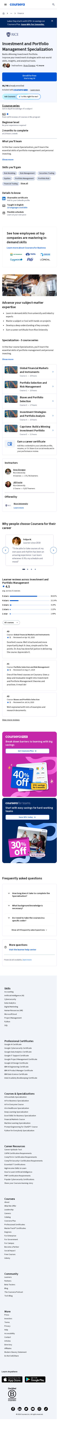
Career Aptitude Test (13, 1149)
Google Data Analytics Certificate (18, 1052)
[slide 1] (23, 569)
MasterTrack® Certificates (15, 1228)
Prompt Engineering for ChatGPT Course (21, 1127)
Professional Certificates (14, 1224)
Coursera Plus (10, 1221)
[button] (40, 65)
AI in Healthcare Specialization (16, 1108)
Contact (7, 1337)
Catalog (7, 1217)
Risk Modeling (9, 173)
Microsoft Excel (10, 1014)
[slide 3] (31, 569)
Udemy (7, 1258)
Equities (7, 178)
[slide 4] (35, 569)
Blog (6, 1288)
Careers (7, 1213)
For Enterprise (10, 1235)
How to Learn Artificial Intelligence (18, 1172)
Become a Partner (11, 1247)
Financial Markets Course (14, 1119)
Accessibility (9, 1333)
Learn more (35, 90)
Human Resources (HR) (13, 1010)
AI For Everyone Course (14, 1104)
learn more (27, 959)
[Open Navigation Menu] (5, 4)
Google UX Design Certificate (16, 1063)
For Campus (9, 1243)
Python (7, 1021)
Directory (8, 1344)
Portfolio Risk (43, 178)
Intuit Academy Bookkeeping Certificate (20, 1078)
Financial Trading (11, 183)
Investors (8, 1318)
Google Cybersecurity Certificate (18, 1048)
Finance (21, 13)
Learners (8, 1277)
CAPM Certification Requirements (18, 1153)
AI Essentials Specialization (15, 1097)
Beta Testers (9, 1284)
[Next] (53, 550)
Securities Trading (46, 173)
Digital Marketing (11, 1006)
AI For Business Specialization (16, 1100)
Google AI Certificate (13, 1044)
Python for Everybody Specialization (19, 1130)
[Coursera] (17, 4)
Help (6, 1329)
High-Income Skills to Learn (15, 1168)
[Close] (52, 20)
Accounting (9, 991)
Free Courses (10, 1254)
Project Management (13, 1018)
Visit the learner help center (22, 949)
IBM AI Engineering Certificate (16, 1066)
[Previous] (5, 550)
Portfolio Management (24, 178)
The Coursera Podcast (13, 1292)
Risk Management (27, 173)
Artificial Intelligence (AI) (14, 995)
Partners (7, 1281)
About (6, 1202)
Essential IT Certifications (14, 1164)
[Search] (53, 4)
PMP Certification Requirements (17, 1175)
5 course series (11, 106)
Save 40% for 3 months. (32, 24)
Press (6, 1315)
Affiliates (8, 1348)
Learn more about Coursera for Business (26, 247)
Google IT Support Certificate (16, 1055)
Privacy (7, 1326)
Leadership (9, 1209)
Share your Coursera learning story (18, 1183)
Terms (7, 1322)
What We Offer (10, 1206)
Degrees (8, 1232)
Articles (7, 1341)
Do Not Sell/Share (11, 1356)
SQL (6, 1025)
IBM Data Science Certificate (16, 1074)
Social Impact (9, 1250)
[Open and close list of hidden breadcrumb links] (11, 13)
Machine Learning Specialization (17, 1123)
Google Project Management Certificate (20, 1059)
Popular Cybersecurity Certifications (19, 1179)
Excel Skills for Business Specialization (20, 1115)
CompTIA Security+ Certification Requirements (23, 1160)
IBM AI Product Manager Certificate (18, 1070)
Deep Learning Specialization (16, 1112)
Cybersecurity (10, 999)
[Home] (3, 13)
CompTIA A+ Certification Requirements (20, 1157)
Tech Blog (8, 1295)
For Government (11, 1239)
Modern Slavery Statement (15, 1352)
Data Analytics (10, 1003)
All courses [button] (9, 622)
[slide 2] (27, 569)
